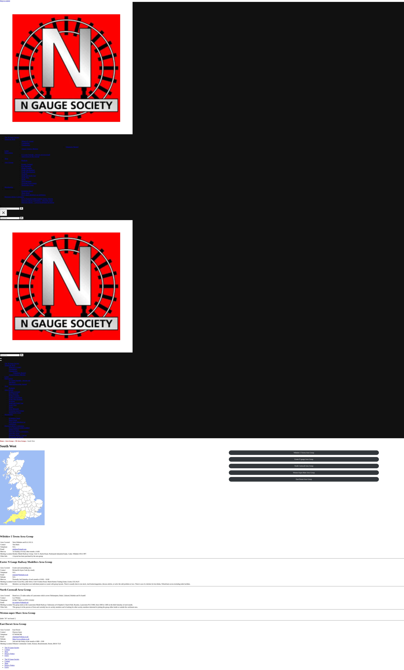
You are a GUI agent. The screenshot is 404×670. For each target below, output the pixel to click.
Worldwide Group (27, 185)
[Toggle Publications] (36, 379)
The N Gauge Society (12, 137)
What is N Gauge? (27, 141)
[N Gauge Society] (66, 134)
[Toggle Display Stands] (36, 416)
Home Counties (26, 168)
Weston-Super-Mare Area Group (304, 473)
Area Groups (9, 441)
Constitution (25, 143)
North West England (28, 172)
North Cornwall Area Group (303, 466)
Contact (7, 650)
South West (25, 178)
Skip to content (5, 1)
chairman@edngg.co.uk (20, 637)
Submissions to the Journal (30, 156)
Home (2, 441)
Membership (9, 187)
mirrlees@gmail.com (19, 549)
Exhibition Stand (27, 191)
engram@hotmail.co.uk (20, 575)
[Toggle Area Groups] (36, 390)
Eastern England (26, 164)
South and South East (28, 176)
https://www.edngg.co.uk (21, 639)
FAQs (7, 656)
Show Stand (25, 193)
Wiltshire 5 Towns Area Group (304, 453)
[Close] (3, 213)
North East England (28, 170)
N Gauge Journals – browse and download (35, 155)
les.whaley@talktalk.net (20, 602)
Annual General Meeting (29, 149)
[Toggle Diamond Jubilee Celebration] (36, 426)
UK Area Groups (20, 441)
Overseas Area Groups (29, 183)
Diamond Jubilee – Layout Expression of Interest (37, 202)
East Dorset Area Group (304, 479)
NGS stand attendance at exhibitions (33, 195)
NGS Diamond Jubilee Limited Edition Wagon (37, 199)
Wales (23, 179)
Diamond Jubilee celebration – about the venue (37, 201)
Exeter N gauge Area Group (303, 459)
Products (24, 160)
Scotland (24, 174)
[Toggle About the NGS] (36, 365)
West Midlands (26, 181)
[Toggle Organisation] (36, 371)
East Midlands (26, 166)
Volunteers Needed (72, 147)
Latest (7, 151)
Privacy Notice (10, 654)
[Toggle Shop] (36, 386)
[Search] (1, 206)
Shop (6, 652)
